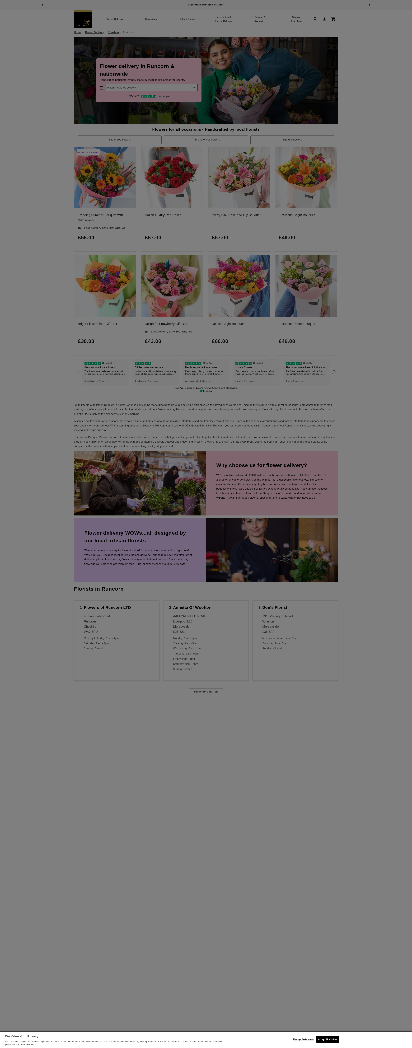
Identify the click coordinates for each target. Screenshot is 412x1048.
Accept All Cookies (327, 1039)
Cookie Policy (26, 1044)
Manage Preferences (303, 1039)
